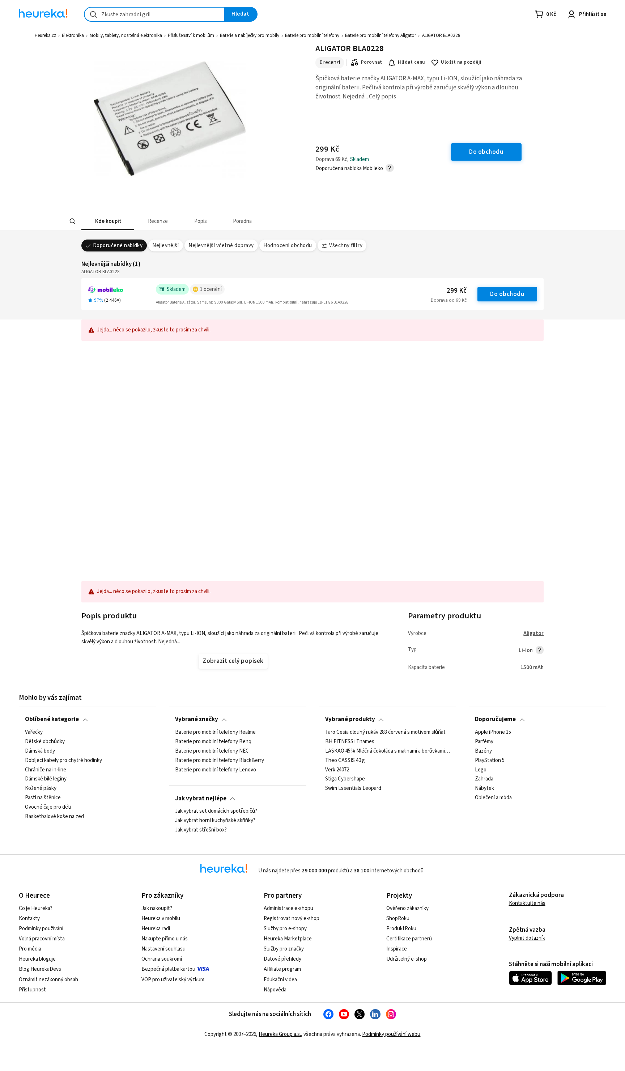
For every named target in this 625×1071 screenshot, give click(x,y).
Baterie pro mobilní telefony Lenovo (215, 769)
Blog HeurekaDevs (40, 969)
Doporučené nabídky (118, 245)
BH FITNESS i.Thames (349, 741)
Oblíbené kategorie (52, 719)
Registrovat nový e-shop (291, 918)
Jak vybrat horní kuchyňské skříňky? (215, 820)
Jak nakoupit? (156, 908)
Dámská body (40, 751)
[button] (107, 221)
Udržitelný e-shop (406, 959)
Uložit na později (461, 62)
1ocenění (211, 289)
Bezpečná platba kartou (168, 969)
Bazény (483, 751)
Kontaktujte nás (527, 903)
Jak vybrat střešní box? (201, 830)
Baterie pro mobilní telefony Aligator (380, 35)
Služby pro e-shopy (285, 928)
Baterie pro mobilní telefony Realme (215, 732)
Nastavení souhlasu (163, 949)
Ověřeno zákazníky (407, 908)
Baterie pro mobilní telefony (312, 35)
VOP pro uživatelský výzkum (172, 979)
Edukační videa (280, 979)
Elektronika (73, 35)
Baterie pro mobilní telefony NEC (212, 751)
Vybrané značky (196, 719)
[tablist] (271, 221)
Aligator (533, 633)
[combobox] (154, 14)
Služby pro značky (284, 949)
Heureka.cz (45, 35)
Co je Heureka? (35, 908)
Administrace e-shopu (288, 908)
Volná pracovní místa (42, 939)
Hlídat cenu (411, 62)
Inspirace (396, 949)
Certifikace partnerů (409, 939)
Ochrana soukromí (161, 959)
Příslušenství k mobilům (191, 35)
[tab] (107, 221)
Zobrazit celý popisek (233, 661)
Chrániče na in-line (45, 769)
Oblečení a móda (493, 797)
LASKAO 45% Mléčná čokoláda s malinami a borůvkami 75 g (387, 751)
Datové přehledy (282, 959)
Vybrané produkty (350, 719)
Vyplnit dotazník (527, 938)
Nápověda (275, 990)
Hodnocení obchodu (287, 245)
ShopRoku (397, 918)
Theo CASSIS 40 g (345, 760)
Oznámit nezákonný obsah (48, 979)
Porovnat (371, 62)
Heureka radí (155, 928)
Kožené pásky (40, 788)
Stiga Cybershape (345, 779)
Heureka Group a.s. (280, 1034)
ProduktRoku (401, 928)
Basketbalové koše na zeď (54, 816)
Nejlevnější (165, 245)
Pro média (30, 949)
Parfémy (484, 741)
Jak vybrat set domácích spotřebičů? (216, 811)
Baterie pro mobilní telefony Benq (213, 741)
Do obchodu (507, 294)
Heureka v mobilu (160, 918)
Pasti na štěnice (43, 797)
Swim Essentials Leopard (353, 788)
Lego (480, 769)
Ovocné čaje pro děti (48, 807)
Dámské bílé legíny (46, 779)
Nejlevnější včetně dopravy (221, 245)
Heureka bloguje (37, 959)
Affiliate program (282, 969)
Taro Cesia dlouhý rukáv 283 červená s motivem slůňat (385, 732)
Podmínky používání (41, 928)
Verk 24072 (337, 769)
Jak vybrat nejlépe (200, 798)
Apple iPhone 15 (493, 732)
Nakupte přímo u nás (164, 939)
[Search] (72, 221)
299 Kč (457, 291)
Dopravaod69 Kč (449, 300)
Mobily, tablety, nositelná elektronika (126, 35)
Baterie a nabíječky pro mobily (249, 35)
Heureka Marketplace (288, 939)
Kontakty (29, 918)
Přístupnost (32, 990)
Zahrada (484, 779)
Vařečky (34, 732)
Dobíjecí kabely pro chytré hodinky (63, 760)
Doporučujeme (495, 719)
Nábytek (484, 788)
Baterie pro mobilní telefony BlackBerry (219, 760)
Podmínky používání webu (391, 1034)
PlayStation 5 (490, 760)
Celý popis (382, 96)
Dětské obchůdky (45, 741)
